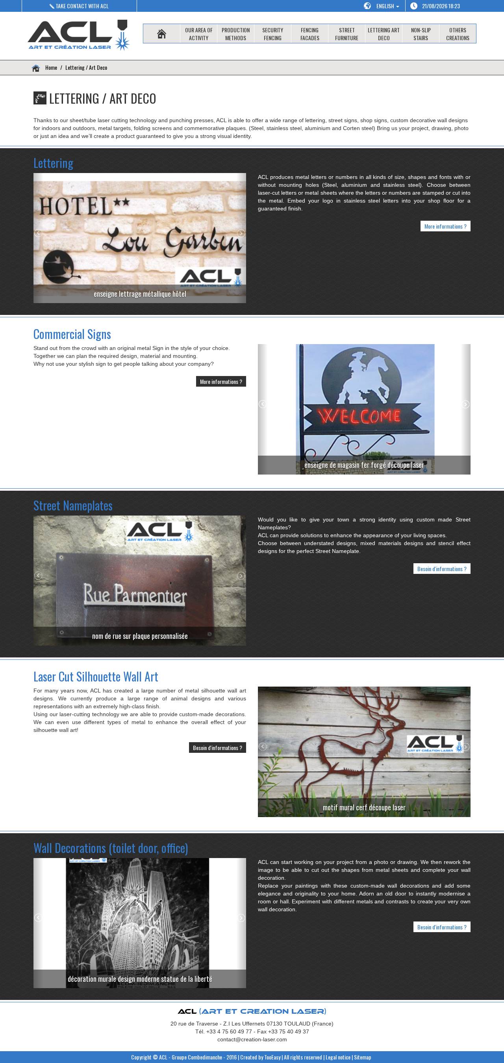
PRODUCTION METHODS (236, 34)
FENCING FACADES (309, 34)
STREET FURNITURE (346, 34)
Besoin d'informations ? (442, 568)
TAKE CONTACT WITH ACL (81, 6)
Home (50, 67)
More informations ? (445, 226)
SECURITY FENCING (272, 34)
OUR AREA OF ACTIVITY (199, 34)
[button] (38, 238)
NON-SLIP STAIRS (421, 34)
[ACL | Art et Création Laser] (79, 36)
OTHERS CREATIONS (457, 34)
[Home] (162, 33)
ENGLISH (385, 6)
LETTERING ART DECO (384, 34)
